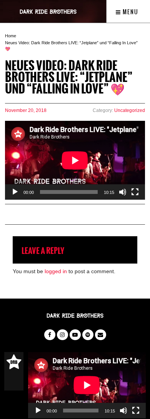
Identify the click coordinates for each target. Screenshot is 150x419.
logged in (56, 271)
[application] (75, 160)
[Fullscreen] (135, 192)
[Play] (15, 192)
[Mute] (123, 192)
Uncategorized (129, 110)
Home (10, 35)
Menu (129, 12)
